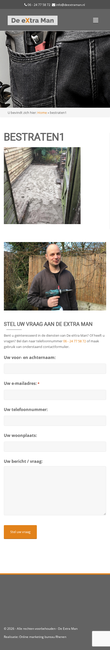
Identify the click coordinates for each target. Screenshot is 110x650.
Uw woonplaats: (20, 435)
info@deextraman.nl (70, 5)
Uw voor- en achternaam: (30, 357)
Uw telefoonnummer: (26, 409)
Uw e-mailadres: (21, 383)
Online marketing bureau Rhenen (42, 637)
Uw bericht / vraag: (23, 461)
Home (42, 112)
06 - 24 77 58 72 (39, 5)
